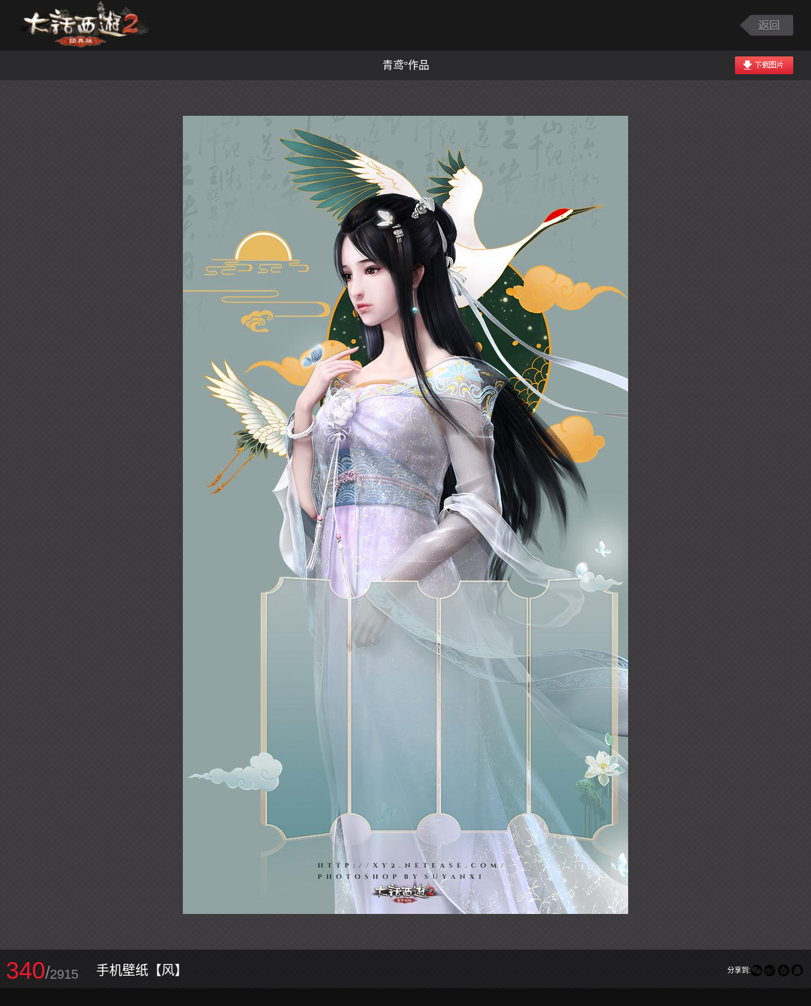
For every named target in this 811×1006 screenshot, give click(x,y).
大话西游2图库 (84, 25)
